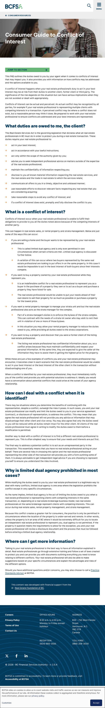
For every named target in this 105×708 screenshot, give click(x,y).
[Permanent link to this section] (3, 126)
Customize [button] (6, 703)
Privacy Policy (12, 620)
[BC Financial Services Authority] (14, 6)
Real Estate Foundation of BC (29, 588)
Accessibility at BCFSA (17, 679)
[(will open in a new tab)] (7, 656)
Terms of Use (12, 625)
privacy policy (38, 696)
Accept (96, 703)
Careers (9, 614)
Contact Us (11, 630)
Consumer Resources (19, 15)
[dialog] (52, 697)
